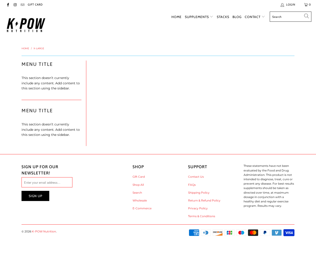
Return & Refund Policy (204, 200)
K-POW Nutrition (44, 231)
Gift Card (35, 4)
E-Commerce (142, 208)
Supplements (197, 17)
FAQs (192, 184)
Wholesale (140, 200)
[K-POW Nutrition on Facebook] (8, 4)
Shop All (138, 184)
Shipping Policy (199, 192)
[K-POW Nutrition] (26, 25)
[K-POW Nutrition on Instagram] (15, 4)
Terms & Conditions (201, 216)
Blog (237, 17)
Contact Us (196, 176)
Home (176, 17)
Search (137, 192)
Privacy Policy (198, 208)
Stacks (223, 17)
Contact (253, 17)
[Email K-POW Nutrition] (22, 4)
